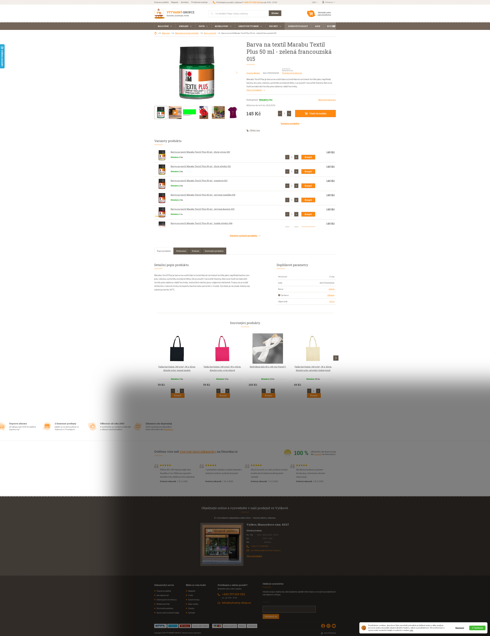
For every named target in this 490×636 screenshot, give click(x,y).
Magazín (174, 2)
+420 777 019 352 (233, 594)
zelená (331, 289)
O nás (190, 595)
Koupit (308, 157)
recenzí (317, 454)
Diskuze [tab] (195, 251)
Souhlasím (478, 628)
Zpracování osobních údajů (168, 613)
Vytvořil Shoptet (330, 633)
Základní (330, 295)
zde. (411, 630)
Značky (191, 608)
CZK (314, 2)
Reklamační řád (163, 604)
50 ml (331, 301)
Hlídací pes (255, 130)
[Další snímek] (236, 73)
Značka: (253, 73)
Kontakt (191, 613)
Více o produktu (254, 90)
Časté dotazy (194, 600)
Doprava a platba (161, 2)
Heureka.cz (168, 429)
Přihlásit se (271, 616)
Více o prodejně (254, 556)
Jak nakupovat (163, 595)
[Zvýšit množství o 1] (289, 113)
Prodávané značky (199, 2)
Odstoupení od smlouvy (167, 600)
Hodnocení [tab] (181, 251)
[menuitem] (165, 26)
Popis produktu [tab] (164, 251)
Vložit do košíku (317, 113)
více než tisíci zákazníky (198, 451)
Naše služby (193, 604)
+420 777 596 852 (259, 546)
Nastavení (459, 628)
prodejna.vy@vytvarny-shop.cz (266, 550)
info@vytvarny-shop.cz (236, 602)
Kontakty (185, 2)
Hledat (275, 13)
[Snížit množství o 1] (280, 113)
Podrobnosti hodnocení (292, 73)
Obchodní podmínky (165, 608)
